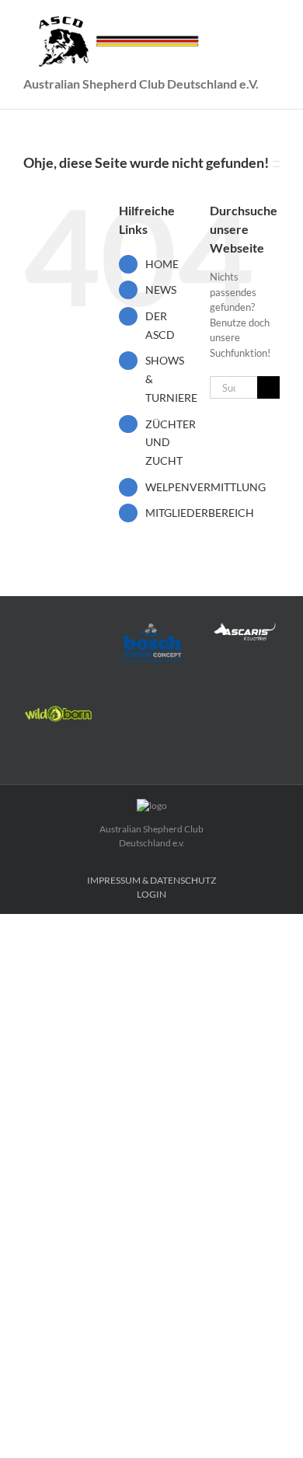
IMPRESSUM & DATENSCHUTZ (151, 880)
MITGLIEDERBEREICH (199, 512)
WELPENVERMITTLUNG (205, 487)
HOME (162, 263)
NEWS (160, 289)
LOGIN (151, 894)
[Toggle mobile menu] (273, 24)
